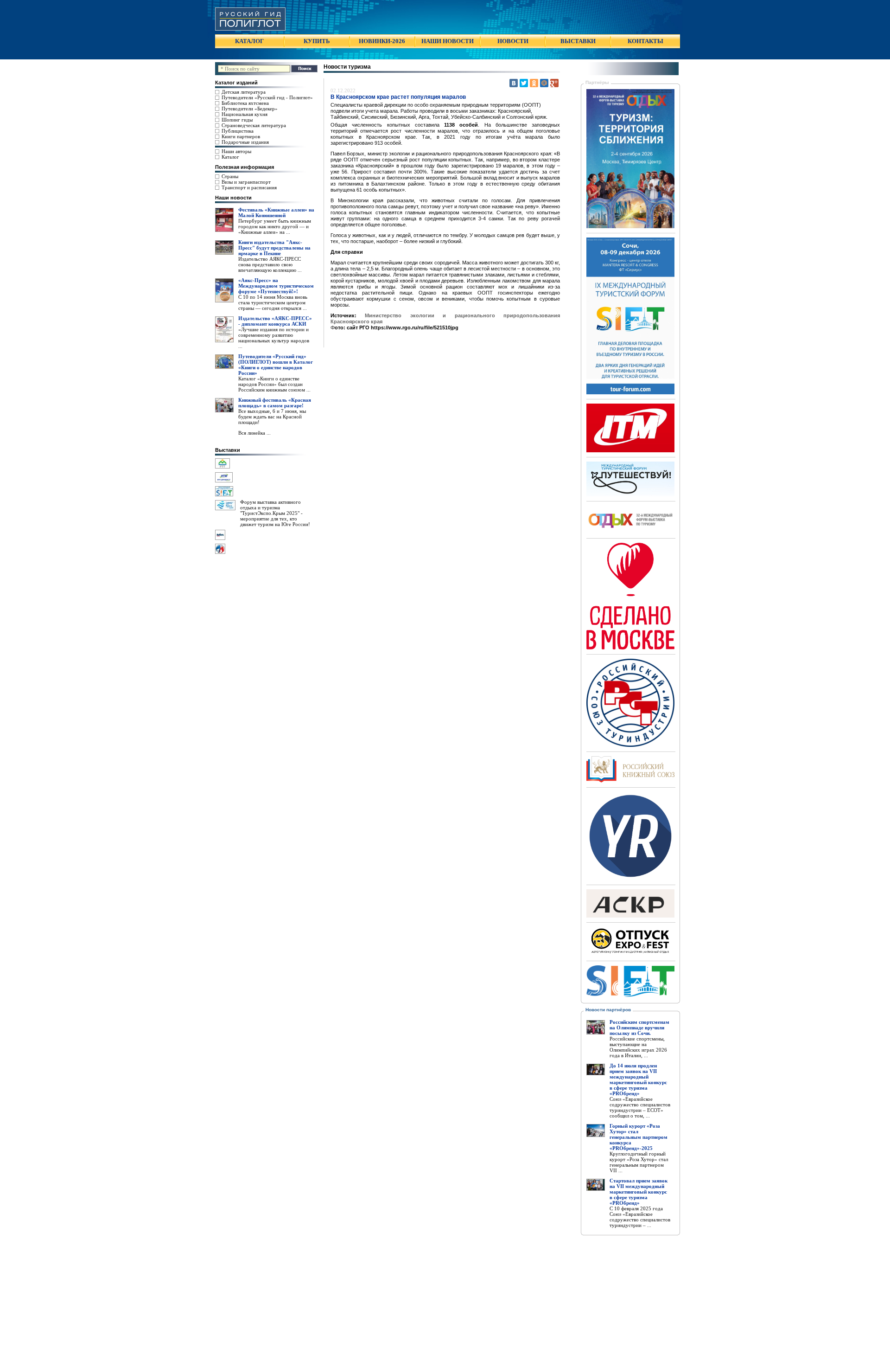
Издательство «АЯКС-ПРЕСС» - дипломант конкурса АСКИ (275, 321)
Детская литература (244, 92)
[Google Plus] (554, 83)
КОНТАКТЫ (645, 41)
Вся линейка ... (254, 433)
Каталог (230, 157)
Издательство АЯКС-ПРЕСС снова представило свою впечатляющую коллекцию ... (270, 264)
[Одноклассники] (534, 83)
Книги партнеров (241, 136)
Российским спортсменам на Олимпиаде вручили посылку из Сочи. (639, 1027)
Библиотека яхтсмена (245, 103)
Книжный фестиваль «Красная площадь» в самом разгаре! (274, 402)
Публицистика (238, 131)
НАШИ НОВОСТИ (447, 41)
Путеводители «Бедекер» (250, 108)
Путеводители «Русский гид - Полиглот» (267, 97)
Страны (230, 176)
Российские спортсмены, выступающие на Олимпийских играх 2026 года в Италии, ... (638, 1047)
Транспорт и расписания (249, 187)
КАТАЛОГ (249, 41)
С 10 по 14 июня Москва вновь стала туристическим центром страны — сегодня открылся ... (272, 302)
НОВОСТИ (512, 41)
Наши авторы (236, 151)
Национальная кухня (244, 114)
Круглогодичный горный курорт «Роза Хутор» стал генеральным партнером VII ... (639, 1162)
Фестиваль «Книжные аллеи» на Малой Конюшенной (276, 212)
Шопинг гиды (237, 119)
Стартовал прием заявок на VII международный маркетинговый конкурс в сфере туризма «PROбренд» (639, 1192)
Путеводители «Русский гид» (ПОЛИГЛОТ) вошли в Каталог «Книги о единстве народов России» (275, 364)
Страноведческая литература (254, 125)
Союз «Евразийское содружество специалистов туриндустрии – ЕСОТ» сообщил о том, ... (640, 1107)
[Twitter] (524, 83)
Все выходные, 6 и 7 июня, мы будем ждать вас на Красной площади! (272, 416)
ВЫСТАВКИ (578, 41)
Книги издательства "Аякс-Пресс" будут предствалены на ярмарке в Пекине (274, 247)
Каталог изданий (236, 82)
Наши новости (233, 197)
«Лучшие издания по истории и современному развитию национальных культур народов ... (273, 338)
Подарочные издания (245, 142)
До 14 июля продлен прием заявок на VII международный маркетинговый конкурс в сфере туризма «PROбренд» (638, 1079)
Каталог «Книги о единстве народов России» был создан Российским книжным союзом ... (274, 384)
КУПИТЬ (317, 41)
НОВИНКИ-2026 (382, 41)
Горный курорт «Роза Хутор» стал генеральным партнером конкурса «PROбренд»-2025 (639, 1137)
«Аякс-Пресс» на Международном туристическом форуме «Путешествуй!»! (276, 285)
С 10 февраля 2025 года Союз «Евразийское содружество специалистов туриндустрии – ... (640, 1217)
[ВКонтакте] (513, 83)
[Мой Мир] (544, 83)
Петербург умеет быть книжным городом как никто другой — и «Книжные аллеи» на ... (274, 226)
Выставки (227, 450)
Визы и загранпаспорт (246, 182)
